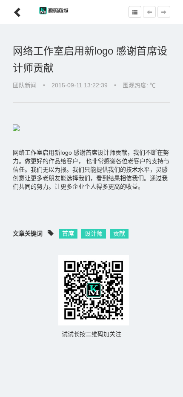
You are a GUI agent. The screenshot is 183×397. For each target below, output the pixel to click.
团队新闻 (25, 85)
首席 (68, 233)
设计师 (94, 233)
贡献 (119, 233)
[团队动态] (135, 12)
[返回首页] (11, 9)
